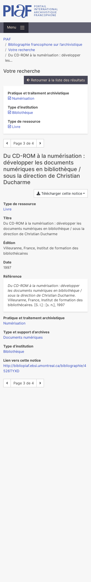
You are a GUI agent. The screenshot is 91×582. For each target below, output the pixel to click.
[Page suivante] (40, 143)
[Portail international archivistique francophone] (45, 11)
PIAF (7, 39)
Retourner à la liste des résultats (57, 80)
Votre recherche (21, 50)
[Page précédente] (7, 143)
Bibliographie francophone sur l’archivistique (45, 44)
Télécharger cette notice (61, 193)
